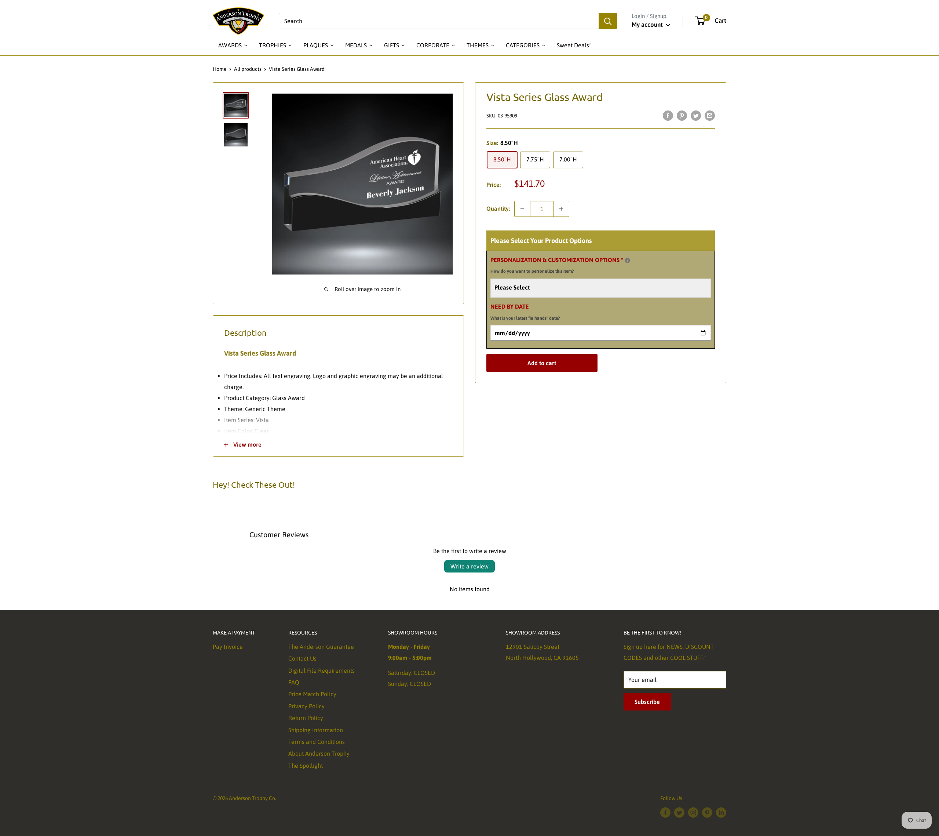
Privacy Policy (306, 706)
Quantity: (498, 208)
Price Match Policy (312, 694)
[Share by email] (710, 115)
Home (220, 69)
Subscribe (647, 701)
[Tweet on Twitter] (696, 115)
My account (648, 24)
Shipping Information (315, 730)
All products (248, 69)
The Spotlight (305, 765)
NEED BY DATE (525, 312)
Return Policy (305, 718)
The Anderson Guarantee (321, 646)
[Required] (627, 260)
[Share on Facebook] (668, 115)
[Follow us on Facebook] (665, 812)
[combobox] (439, 21)
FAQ (293, 682)
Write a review (469, 566)
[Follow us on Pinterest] (707, 812)
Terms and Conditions (316, 741)
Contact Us (302, 658)
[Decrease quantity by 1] (522, 209)
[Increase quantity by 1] (561, 209)
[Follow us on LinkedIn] (721, 812)
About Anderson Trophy (319, 753)
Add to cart (541, 363)
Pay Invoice (228, 646)
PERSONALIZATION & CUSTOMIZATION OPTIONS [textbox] (566, 264)
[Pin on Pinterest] (682, 115)
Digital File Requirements (321, 670)
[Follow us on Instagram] (693, 812)
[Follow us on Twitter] (679, 812)
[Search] (608, 21)
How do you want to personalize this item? (532, 271)
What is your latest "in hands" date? (525, 318)
